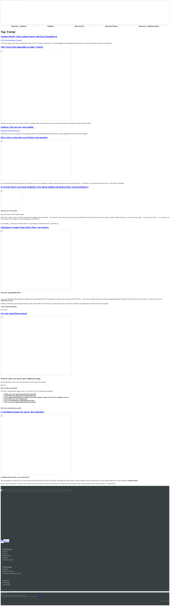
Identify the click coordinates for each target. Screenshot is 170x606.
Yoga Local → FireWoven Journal (149, 26)
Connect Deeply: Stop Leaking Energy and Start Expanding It (29, 36)
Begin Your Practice (111, 26)
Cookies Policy (6, 584)
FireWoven (50, 26)
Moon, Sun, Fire (79, 26)
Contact (4, 553)
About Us (5, 551)
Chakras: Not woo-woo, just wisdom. (17, 127)
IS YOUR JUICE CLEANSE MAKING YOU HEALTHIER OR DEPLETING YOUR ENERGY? (45, 187)
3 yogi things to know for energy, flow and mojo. (22, 412)
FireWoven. (39, 596)
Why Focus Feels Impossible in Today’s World (22, 47)
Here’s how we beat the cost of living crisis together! (24, 137)
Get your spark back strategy (14, 313)
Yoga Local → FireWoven (18, 26)
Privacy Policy (6, 582)
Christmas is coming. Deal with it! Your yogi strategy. (25, 227)
